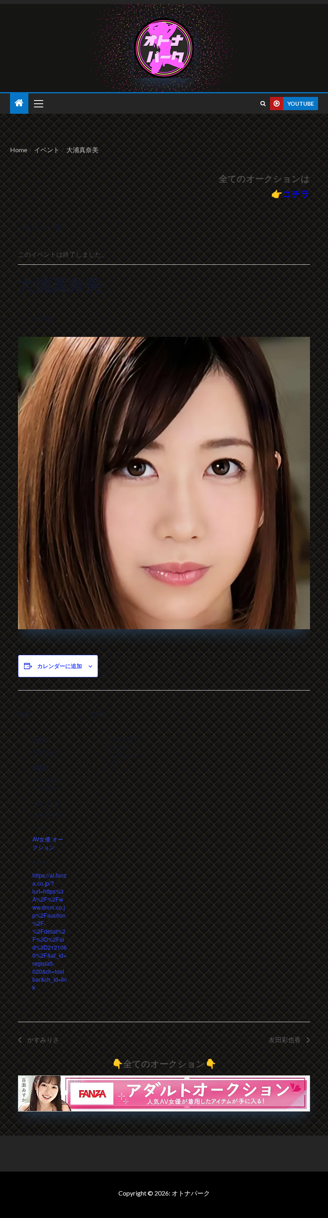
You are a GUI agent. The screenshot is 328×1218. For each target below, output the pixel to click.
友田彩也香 (285, 1039)
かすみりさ (42, 1039)
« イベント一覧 (40, 227)
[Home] (19, 103)
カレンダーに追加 (59, 666)
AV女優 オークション (47, 843)
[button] (38, 103)
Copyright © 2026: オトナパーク (164, 1193)
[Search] (263, 103)
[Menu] (38, 103)
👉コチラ (290, 193)
